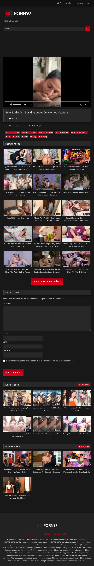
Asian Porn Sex (13, 132)
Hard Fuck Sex (63, 132)
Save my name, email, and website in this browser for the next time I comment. (40, 361)
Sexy (34, 137)
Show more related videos (47, 281)
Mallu (26, 137)
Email (6, 342)
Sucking (44, 137)
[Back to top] (86, 558)
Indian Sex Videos (80, 132)
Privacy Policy (33, 534)
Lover (17, 137)
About (14, 119)
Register (87, 3)
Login (78, 3)
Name (6, 333)
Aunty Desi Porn (30, 132)
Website (6, 350)
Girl (9, 137)
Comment (7, 304)
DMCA (47, 534)
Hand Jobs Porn (47, 132)
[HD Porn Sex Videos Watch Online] (47, 14)
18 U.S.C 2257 (60, 534)
